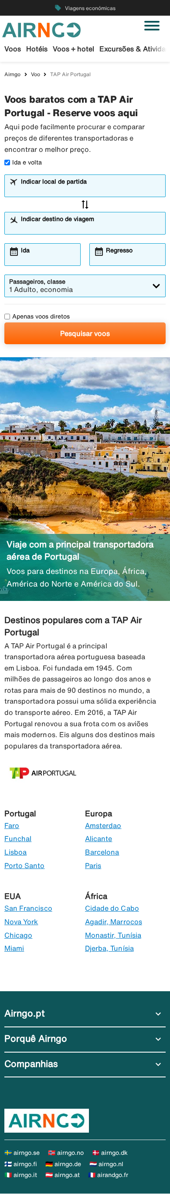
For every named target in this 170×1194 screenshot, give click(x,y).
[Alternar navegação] (152, 26)
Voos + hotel (73, 48)
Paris (93, 865)
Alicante (98, 838)
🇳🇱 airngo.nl (106, 1164)
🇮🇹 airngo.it (20, 1175)
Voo (35, 74)
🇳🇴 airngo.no (66, 1153)
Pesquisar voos (85, 333)
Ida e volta (27, 162)
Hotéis (37, 48)
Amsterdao (103, 825)
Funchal (17, 838)
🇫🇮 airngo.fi (20, 1164)
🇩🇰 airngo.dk (110, 1153)
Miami (14, 948)
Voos (12, 48)
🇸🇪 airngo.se (22, 1153)
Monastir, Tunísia (113, 935)
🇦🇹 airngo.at (62, 1175)
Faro (11, 825)
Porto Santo (24, 865)
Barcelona (102, 852)
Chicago (18, 935)
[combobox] (90, 189)
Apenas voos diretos (41, 316)
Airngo (12, 74)
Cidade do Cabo (112, 908)
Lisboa (15, 852)
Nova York (21, 921)
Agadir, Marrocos (113, 921)
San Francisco (28, 908)
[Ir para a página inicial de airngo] (41, 29)
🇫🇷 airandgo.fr (108, 1175)
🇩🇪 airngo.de (63, 1164)
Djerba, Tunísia (109, 948)
